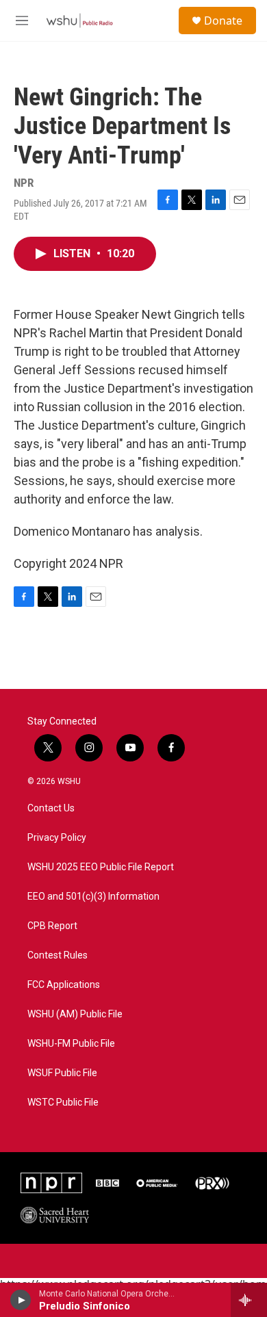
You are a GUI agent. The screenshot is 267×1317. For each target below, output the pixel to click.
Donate (223, 20)
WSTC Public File (63, 1102)
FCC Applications (63, 985)
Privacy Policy (56, 838)
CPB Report (52, 926)
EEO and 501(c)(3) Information (93, 896)
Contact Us (51, 808)
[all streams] (249, 1300)
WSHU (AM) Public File (75, 1014)
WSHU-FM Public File (71, 1044)
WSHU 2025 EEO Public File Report (100, 867)
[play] (20, 1300)
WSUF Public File (62, 1073)
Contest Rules (57, 955)
